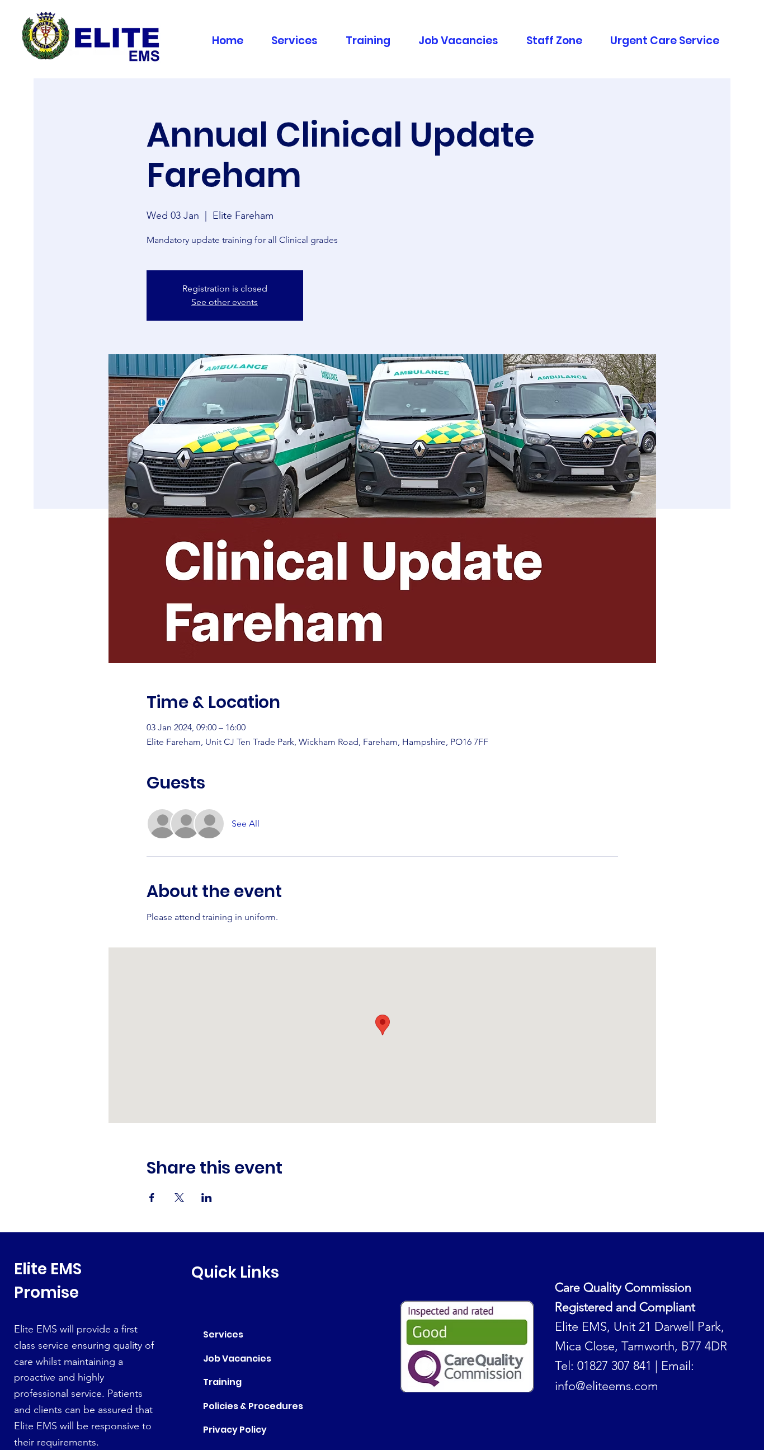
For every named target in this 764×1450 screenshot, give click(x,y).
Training (222, 1382)
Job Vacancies (237, 1358)
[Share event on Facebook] (152, 1197)
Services (223, 1334)
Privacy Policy (235, 1429)
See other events (224, 302)
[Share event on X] (179, 1197)
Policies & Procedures (253, 1406)
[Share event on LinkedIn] (206, 1197)
